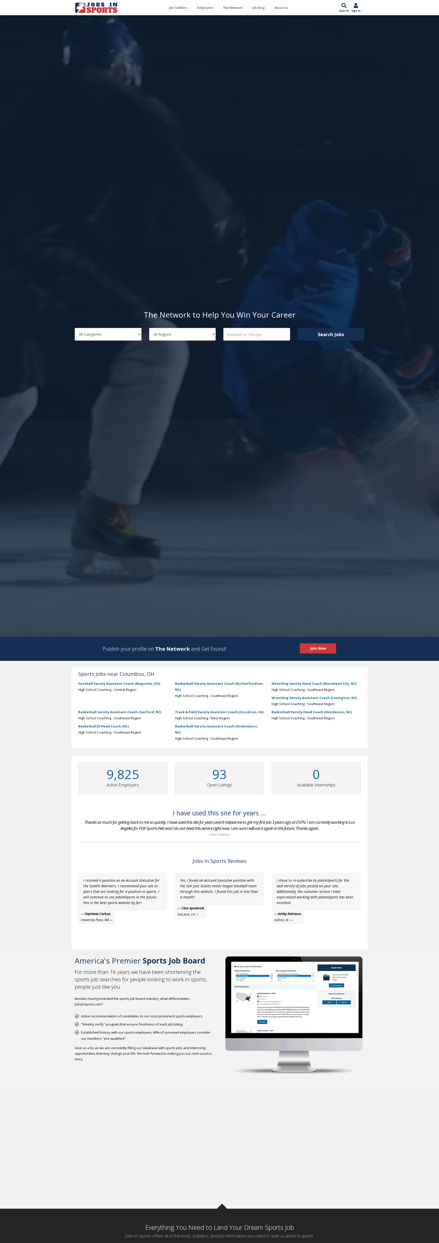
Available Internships (316, 785)
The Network (233, 7)
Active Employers (122, 785)
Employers (205, 7)
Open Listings (219, 785)
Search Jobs (331, 334)
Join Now (318, 648)
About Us (281, 7)
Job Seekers (178, 7)
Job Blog (258, 7)
